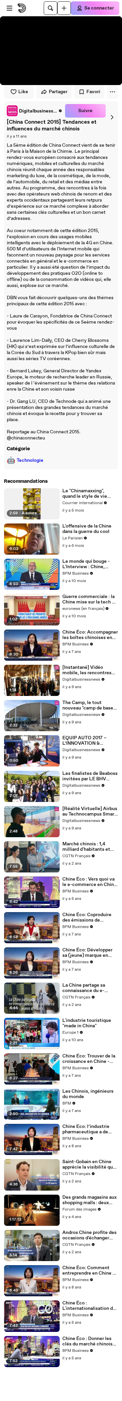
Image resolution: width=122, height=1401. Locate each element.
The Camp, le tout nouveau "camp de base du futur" (87, 705)
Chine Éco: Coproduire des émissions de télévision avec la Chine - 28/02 (90, 917)
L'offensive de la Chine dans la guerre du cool (86, 528)
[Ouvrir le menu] (9, 8)
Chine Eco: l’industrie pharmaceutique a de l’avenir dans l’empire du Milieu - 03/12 (89, 1129)
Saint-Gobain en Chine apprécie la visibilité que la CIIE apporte (89, 1164)
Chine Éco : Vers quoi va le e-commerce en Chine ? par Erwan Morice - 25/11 (89, 882)
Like (23, 92)
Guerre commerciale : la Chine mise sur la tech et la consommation (89, 599)
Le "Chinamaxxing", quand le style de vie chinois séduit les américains (84, 493)
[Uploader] (64, 8)
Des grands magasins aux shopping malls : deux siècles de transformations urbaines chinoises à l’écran (89, 1200)
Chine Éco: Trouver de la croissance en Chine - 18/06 (88, 1058)
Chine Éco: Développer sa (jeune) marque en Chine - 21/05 (87, 952)
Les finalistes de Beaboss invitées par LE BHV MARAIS (90, 776)
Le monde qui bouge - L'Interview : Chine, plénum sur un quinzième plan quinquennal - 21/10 (89, 564)
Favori (93, 92)
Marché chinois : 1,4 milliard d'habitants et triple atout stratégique (88, 846)
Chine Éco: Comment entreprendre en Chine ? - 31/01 (90, 1270)
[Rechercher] (50, 8)
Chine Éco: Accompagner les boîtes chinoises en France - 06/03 (90, 635)
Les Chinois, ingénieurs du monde (88, 1094)
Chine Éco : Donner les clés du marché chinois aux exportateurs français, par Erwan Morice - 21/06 (87, 1341)
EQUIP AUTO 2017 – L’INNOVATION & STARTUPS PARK (84, 740)
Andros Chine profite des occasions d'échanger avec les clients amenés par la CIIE (89, 1235)
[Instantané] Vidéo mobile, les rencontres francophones (86, 670)
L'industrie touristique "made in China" (86, 1023)
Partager (58, 92)
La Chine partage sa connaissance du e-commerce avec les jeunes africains (83, 988)
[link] (34, 110)
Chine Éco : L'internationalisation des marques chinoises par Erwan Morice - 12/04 (90, 1305)
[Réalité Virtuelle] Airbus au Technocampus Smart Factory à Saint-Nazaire (89, 811)
